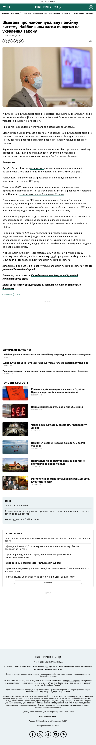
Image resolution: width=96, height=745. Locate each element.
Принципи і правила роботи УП (48, 670)
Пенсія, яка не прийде (16, 505)
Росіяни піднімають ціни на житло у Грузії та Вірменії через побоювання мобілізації (58, 391)
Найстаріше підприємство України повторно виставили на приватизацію (58, 462)
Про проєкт (25, 667)
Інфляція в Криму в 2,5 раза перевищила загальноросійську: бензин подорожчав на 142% (42, 548)
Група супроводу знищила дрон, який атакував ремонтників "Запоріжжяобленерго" (38, 556)
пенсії (19, 294)
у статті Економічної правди (19, 269)
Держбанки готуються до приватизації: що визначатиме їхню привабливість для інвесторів (47, 570)
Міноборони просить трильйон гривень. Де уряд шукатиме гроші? (60, 480)
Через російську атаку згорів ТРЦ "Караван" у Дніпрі (59, 426)
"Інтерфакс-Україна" (71, 681)
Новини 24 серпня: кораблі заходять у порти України (58, 444)
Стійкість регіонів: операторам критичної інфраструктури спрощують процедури (46, 354)
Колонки (26, 14)
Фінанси (66, 14)
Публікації (15, 14)
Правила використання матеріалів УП (75, 667)
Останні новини (13, 533)
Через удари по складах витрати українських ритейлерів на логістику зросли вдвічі (47, 539)
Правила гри (54, 14)
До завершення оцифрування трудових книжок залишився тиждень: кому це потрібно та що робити (46, 512)
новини (5, 14)
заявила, (42, 220)
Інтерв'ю (90, 14)
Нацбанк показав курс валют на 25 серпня (57, 406)
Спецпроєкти (78, 14)
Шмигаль (8, 294)
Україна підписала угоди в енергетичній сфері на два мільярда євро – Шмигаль (45, 371)
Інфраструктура (40, 14)
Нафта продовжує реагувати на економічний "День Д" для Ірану (39, 576)
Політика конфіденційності (45, 667)
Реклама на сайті (11, 667)
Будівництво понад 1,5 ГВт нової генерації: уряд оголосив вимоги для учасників (45, 363)
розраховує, (37, 168)
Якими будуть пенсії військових (21, 519)
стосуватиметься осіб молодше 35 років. (42, 194)
